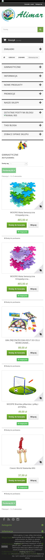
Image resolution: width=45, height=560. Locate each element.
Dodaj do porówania (13, 238)
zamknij (4, 546)
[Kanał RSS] (10, 115)
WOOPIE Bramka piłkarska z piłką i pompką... (22, 405)
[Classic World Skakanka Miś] (22, 450)
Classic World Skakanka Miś (22, 468)
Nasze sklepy (11, 102)
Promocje (9, 93)
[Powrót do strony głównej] (4, 57)
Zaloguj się (38, 4)
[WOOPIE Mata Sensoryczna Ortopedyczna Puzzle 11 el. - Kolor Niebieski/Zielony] (22, 194)
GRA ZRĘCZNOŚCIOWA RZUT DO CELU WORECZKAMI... (22, 341)
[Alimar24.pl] (22, 14)
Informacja (10, 76)
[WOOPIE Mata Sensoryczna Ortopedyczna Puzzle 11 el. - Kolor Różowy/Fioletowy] (22, 258)
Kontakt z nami (29, 4)
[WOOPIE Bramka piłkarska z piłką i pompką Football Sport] (22, 386)
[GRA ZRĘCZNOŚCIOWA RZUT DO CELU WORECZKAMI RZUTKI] (22, 322)
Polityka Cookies (30, 554)
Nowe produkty (13, 84)
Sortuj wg (5, 163)
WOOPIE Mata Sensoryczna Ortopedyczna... (22, 213)
